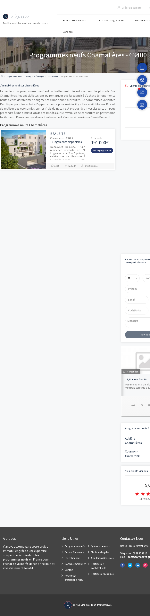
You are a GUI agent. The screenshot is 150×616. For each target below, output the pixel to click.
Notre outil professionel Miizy (74, 577)
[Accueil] (2, 76)
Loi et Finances (72, 558)
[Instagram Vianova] (145, 565)
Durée (124, 180)
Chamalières (133, 443)
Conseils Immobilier (75, 564)
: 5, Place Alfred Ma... (137, 379)
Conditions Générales (102, 558)
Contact (69, 569)
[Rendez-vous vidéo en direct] (142, 92)
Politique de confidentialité (98, 566)
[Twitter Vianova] (130, 565)
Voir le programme (102, 150)
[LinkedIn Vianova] (137, 565)
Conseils (68, 32)
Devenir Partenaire (74, 552)
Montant (125, 164)
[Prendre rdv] (142, 68)
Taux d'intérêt (128, 197)
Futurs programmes (74, 20)
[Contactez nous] (142, 105)
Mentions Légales (100, 552)
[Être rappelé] (142, 80)
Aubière (130, 438)
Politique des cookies (102, 574)
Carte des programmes (110, 20)
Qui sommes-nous (100, 546)
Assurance (126, 213)
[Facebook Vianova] (122, 565)
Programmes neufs (75, 546)
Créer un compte (131, 7)
